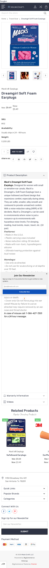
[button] (24, 275)
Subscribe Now (24, 292)
